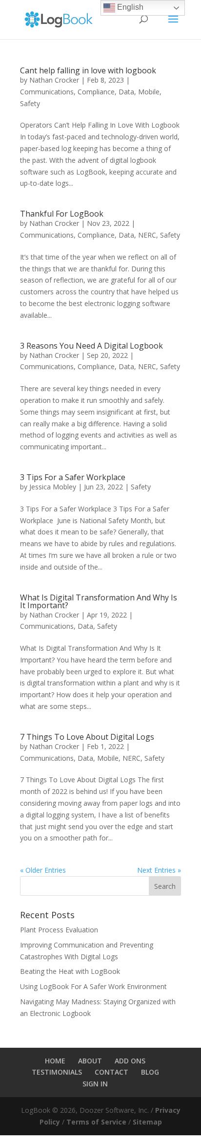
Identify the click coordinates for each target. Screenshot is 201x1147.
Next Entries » (159, 870)
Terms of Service (96, 1121)
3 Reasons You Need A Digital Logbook (91, 345)
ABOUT (90, 1060)
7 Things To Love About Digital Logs (87, 736)
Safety (30, 103)
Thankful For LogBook (61, 213)
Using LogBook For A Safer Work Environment (93, 986)
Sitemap (147, 1121)
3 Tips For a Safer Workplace (72, 477)
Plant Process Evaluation (59, 929)
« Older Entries (43, 870)
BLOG (150, 1072)
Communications (47, 91)
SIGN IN (95, 1083)
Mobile (149, 91)
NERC (147, 235)
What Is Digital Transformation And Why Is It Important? (98, 601)
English (129, 7)
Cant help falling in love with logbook (88, 70)
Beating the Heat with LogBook (70, 971)
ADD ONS (130, 1060)
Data (126, 91)
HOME (55, 1060)
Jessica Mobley (52, 486)
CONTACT (111, 1072)
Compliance (96, 91)
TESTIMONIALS (57, 1072)
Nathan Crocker (54, 80)
